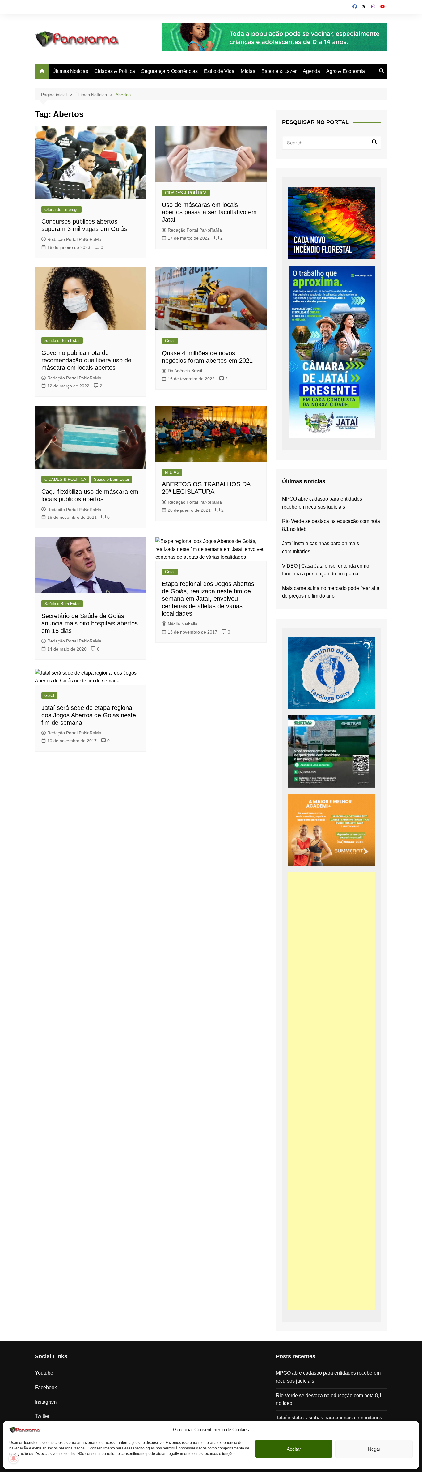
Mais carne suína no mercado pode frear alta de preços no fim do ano (330, 592)
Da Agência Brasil (185, 370)
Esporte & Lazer (279, 71)
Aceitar (294, 1449)
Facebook (46, 1387)
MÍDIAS (172, 472)
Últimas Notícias (70, 71)
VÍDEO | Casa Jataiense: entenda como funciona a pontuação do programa (325, 570)
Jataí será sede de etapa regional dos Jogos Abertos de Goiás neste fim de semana (88, 715)
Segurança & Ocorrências (169, 71)
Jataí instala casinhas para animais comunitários (320, 547)
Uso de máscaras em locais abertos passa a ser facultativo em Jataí (209, 212)
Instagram (46, 1402)
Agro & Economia (345, 71)
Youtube (44, 1373)
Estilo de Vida (219, 71)
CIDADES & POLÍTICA (186, 192)
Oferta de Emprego (61, 209)
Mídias (248, 71)
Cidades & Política (114, 71)
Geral (170, 341)
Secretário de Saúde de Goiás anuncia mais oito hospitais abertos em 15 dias (89, 623)
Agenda (311, 71)
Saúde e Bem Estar (62, 340)
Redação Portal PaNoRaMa (74, 239)
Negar (374, 1449)
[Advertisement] (331, 1091)
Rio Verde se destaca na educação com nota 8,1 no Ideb (331, 525)
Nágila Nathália (182, 623)
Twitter (42, 1416)
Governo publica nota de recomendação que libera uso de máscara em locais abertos (86, 360)
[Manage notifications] (14, 1458)
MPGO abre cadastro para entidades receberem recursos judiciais (322, 503)
